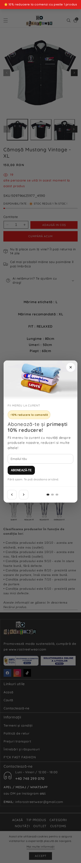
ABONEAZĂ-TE (21, 470)
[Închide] (70, 367)
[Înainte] (23, 494)
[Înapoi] (12, 494)
